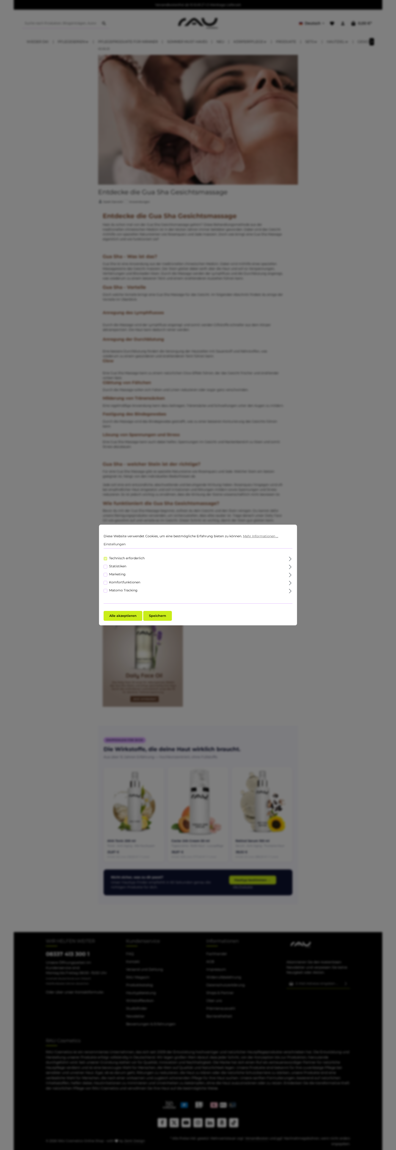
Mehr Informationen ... (260, 536)
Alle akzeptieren (123, 616)
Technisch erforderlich (127, 558)
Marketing (117, 574)
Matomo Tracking (123, 590)
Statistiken (117, 566)
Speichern (157, 616)
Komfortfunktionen (124, 582)
